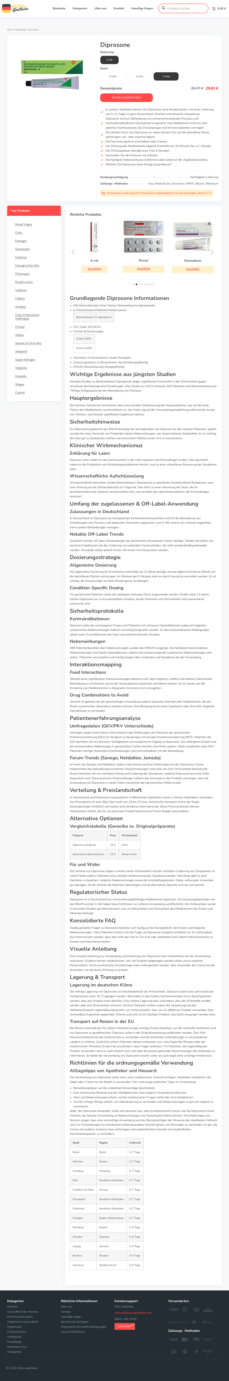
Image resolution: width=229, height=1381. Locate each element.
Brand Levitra (24, 282)
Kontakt (119, 8)
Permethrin (192, 260)
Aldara (19, 335)
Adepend (21, 351)
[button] (94, 269)
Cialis (18, 233)
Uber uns (100, 8)
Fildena (20, 298)
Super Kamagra (25, 360)
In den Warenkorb (126, 98)
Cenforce (21, 257)
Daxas (143, 260)
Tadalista (21, 368)
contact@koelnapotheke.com (133, 1313)
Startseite (58, 8)
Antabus (20, 307)
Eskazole (20, 376)
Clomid (20, 393)
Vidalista (20, 290)
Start (10, 29)
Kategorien (80, 8)
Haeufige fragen (142, 8)
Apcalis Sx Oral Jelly (28, 343)
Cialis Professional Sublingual (27, 317)
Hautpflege (20, 29)
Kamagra (20, 241)
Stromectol (22, 249)
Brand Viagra (23, 224)
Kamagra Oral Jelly (27, 266)
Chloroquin (22, 274)
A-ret (94, 260)
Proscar (20, 327)
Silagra (19, 384)
